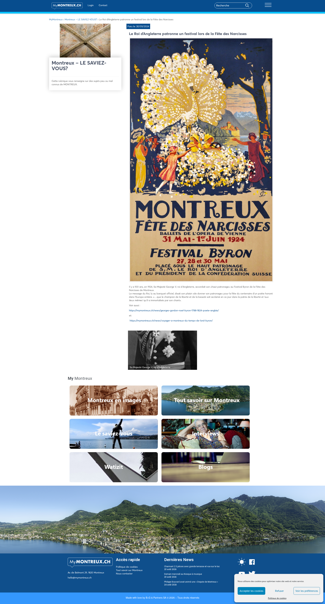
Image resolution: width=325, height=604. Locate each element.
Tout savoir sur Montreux (129, 570)
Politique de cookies (277, 598)
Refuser (279, 591)
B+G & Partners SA (156, 597)
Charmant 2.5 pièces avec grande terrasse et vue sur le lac (192, 566)
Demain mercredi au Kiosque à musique (183, 574)
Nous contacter (124, 573)
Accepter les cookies (251, 591)
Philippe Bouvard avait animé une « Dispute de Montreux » (191, 582)
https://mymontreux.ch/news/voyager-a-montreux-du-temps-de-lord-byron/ (171, 320)
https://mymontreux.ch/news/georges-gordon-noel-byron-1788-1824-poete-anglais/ (174, 310)
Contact (103, 5)
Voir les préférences (306, 591)
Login (91, 5)
